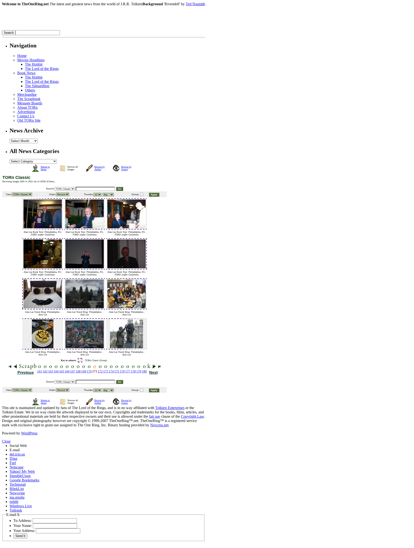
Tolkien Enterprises (169, 408)
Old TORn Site (28, 120)
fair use (154, 416)
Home (22, 56)
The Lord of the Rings (42, 69)
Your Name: (22, 526)
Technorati (18, 484)
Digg (13, 459)
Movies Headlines (31, 60)
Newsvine (17, 493)
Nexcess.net (159, 425)
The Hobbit (33, 64)
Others (30, 90)
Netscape (16, 467)
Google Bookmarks (24, 480)
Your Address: (24, 531)
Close (6, 441)
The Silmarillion (37, 86)
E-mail (15, 450)
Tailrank (16, 510)
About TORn (27, 107)
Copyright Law (192, 416)
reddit (14, 502)
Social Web (18, 446)
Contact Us (25, 116)
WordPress (29, 433)
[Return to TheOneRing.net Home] (74, 29)
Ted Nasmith (195, 4)
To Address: (22, 521)
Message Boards (29, 103)
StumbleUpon (20, 476)
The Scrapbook (28, 99)
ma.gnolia (17, 497)
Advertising (26, 112)
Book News (26, 73)
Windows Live (21, 506)
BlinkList (17, 489)
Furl (13, 463)
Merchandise (27, 94)
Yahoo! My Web (22, 471)
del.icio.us (17, 454)
